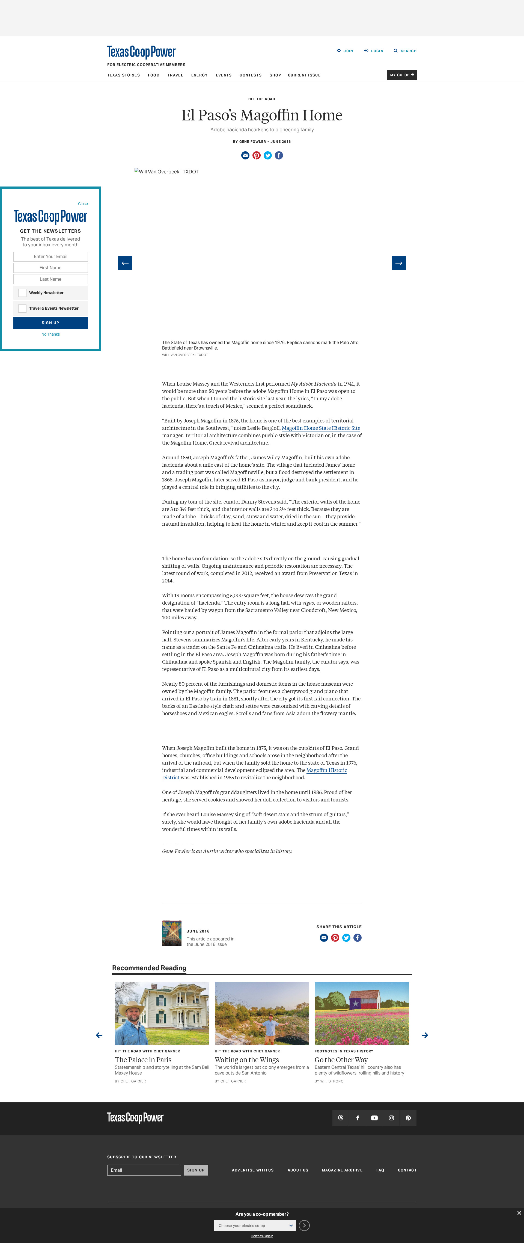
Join (348, 51)
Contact (407, 1170)
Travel (175, 75)
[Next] (399, 263)
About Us (298, 1170)
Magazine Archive (342, 1170)
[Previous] (125, 263)
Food (154, 75)
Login (377, 51)
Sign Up (50, 322)
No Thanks (50, 334)
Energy (199, 75)
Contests (250, 75)
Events (224, 75)
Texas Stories (123, 75)
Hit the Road (261, 99)
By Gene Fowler (249, 142)
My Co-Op (400, 75)
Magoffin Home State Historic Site (321, 427)
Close (83, 203)
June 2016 (280, 142)
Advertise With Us (253, 1170)
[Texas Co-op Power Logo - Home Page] (135, 1118)
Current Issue (304, 75)
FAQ (380, 1170)
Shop (275, 75)
